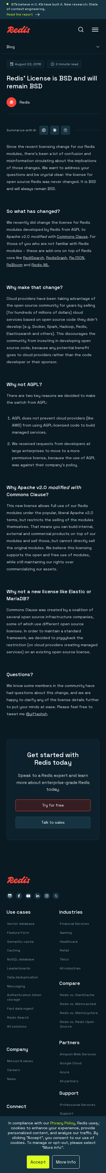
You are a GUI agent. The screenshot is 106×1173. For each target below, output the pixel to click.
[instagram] (46, 895)
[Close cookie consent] (98, 1124)
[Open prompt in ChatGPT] (43, 130)
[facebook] (19, 895)
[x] (56, 895)
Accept (38, 1162)
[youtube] (28, 895)
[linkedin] (37, 895)
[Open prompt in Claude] (54, 130)
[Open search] (81, 29)
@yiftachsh (36, 713)
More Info (66, 1162)
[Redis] (19, 29)
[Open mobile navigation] (95, 29)
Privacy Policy (62, 1123)
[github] (10, 895)
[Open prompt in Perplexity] (65, 130)
